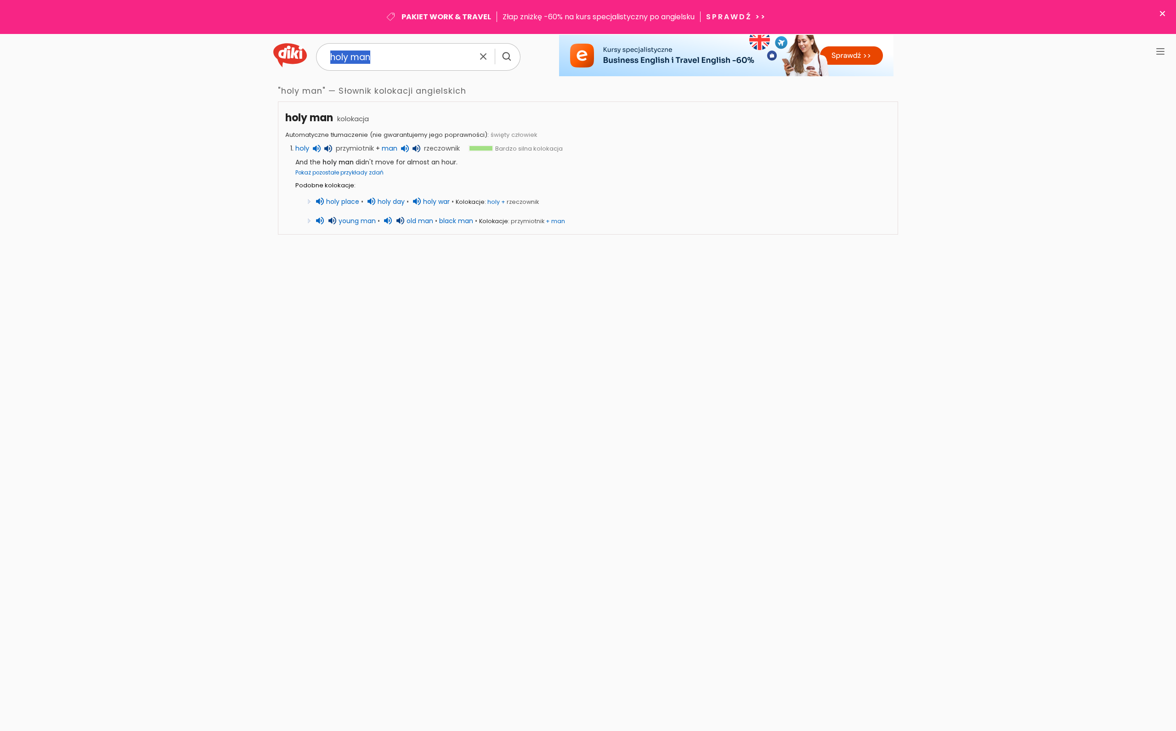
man (389, 148)
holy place (342, 201)
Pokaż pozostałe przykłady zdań (339, 172)
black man (456, 220)
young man (357, 220)
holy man (309, 118)
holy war (436, 201)
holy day (391, 201)
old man (420, 220)
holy (302, 148)
